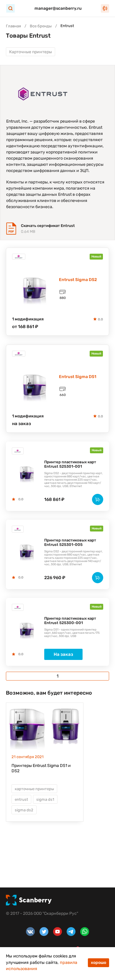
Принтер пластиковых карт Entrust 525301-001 (70, 464)
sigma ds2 (24, 810)
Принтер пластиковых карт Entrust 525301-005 (70, 542)
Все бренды (41, 26)
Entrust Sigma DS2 (78, 279)
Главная (13, 26)
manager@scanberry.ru (58, 8)
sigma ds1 (45, 799)
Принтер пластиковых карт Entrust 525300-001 (70, 620)
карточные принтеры (34, 789)
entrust (21, 799)
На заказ (63, 654)
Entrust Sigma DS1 (77, 376)
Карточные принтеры (30, 51)
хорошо (98, 962)
